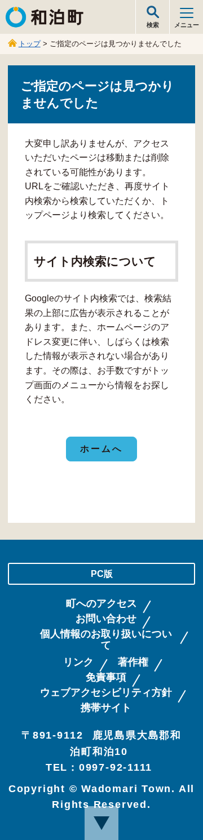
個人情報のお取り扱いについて (106, 639)
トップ (30, 43)
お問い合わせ (106, 619)
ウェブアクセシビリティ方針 (106, 692)
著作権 (133, 662)
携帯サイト (106, 708)
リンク (78, 662)
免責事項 (106, 677)
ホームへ (101, 449)
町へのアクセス (101, 603)
